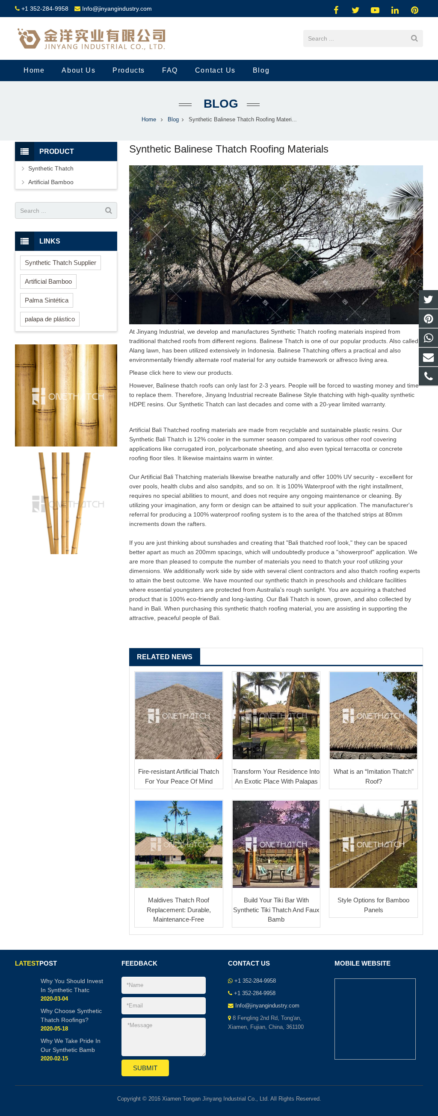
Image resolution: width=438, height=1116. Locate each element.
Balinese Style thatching (311, 394)
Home (149, 120)
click (155, 372)
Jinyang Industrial (160, 331)
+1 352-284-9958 (44, 8)
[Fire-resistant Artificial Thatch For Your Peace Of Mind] (178, 715)
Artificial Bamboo (51, 182)
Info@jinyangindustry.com (117, 8)
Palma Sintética (46, 300)
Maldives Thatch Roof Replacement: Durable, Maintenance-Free (179, 909)
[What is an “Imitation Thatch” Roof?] (373, 715)
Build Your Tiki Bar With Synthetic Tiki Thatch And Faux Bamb (276, 909)
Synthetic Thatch (293, 331)
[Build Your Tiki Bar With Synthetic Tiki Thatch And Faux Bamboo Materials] (276, 844)
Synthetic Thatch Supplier (60, 262)
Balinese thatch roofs (184, 385)
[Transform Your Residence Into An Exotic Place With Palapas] (276, 715)
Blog (219, 103)
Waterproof (319, 486)
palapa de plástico (50, 319)
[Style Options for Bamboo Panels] (373, 844)
